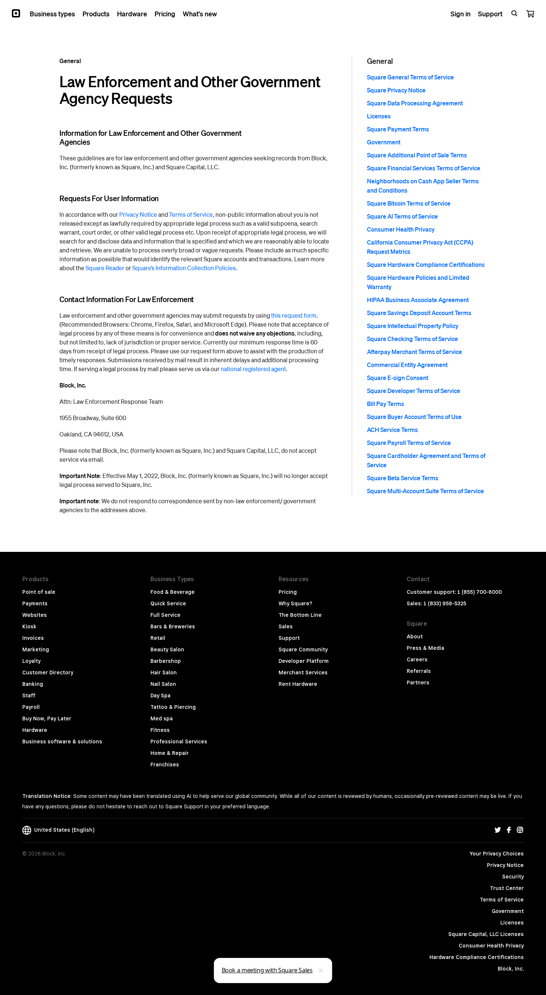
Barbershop (165, 661)
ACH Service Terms (392, 429)
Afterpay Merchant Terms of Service (414, 352)
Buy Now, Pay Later (46, 718)
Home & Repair (169, 753)
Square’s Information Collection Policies (184, 268)
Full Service (165, 615)
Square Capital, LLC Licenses (486, 934)
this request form (293, 315)
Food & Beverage (172, 592)
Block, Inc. (511, 969)
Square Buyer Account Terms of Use (414, 416)
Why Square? (295, 603)
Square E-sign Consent (397, 378)
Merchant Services (303, 672)
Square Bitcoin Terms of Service (409, 203)
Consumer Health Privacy (401, 229)
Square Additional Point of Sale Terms (417, 155)
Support (289, 638)
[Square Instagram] (520, 830)
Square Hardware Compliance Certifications (426, 264)
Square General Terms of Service (410, 77)
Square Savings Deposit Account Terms (419, 313)
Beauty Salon (167, 649)
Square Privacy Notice (396, 90)
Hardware (34, 730)
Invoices (33, 638)
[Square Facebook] (509, 830)
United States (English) (62, 830)
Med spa (161, 718)
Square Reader (104, 268)
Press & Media (425, 648)
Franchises (164, 764)
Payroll (31, 707)
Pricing (288, 592)
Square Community (303, 649)
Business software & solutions (62, 741)
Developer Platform (304, 661)
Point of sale (38, 592)
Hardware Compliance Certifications (476, 957)
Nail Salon (163, 684)
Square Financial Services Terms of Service (423, 168)
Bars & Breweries (172, 626)
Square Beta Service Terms (402, 478)
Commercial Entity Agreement (407, 365)
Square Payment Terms (398, 129)
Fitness (160, 730)
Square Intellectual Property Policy (412, 326)
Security (513, 877)
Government (383, 142)
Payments (35, 603)
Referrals (419, 671)
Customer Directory (47, 672)
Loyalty (31, 661)
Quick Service (168, 603)
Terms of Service (191, 214)
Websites (34, 615)
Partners (418, 682)
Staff (28, 695)
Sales (286, 626)
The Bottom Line (300, 615)
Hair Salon (163, 672)
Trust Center (507, 888)
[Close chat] (321, 970)
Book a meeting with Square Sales (267, 970)
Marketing (35, 649)
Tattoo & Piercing (173, 707)
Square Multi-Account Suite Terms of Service (425, 491)
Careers (417, 659)
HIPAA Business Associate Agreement (418, 300)
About (415, 636)
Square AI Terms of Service (402, 216)
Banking (32, 684)
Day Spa (160, 695)
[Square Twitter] (497, 830)
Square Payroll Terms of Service (409, 442)
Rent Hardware (298, 684)
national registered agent (253, 369)
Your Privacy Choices (497, 854)
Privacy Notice (138, 214)
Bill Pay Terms (385, 404)
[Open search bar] (514, 13)
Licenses (379, 116)
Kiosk (29, 626)
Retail (157, 638)
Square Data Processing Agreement (415, 103)
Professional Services (178, 741)
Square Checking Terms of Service (412, 339)
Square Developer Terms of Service (413, 391)
